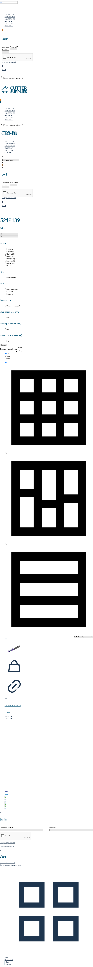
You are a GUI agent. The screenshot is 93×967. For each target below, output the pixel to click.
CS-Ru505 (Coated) (13, 705)
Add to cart (9, 716)
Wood (10, 294)
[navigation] (46, 857)
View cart (17, 865)
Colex (10, 249)
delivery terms (33, 787)
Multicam (11, 261)
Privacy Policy (9, 781)
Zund (10, 266)
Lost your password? (7, 843)
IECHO (11, 256)
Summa (11, 263)
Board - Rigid (12, 289)
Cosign (10, 252)
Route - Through (14, 306)
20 (8, 341)
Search (3, 345)
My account (9, 779)
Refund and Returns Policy (14, 783)
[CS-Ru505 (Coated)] (14, 649)
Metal (10, 292)
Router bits (12, 278)
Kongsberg (12, 259)
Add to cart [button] (9, 718)
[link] (49, 351)
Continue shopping (7, 865)
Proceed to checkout (7, 863)
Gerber (11, 254)
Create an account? (7, 846)
